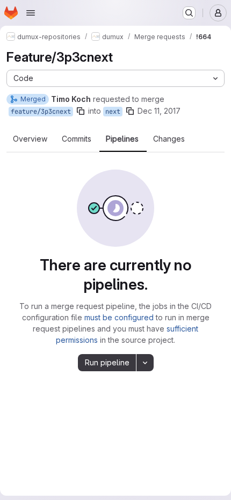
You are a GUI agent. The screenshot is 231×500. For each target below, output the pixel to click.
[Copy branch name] (80, 111)
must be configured (119, 317)
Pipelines (122, 139)
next (112, 111)
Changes (169, 139)
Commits (76, 139)
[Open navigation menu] (30, 12)
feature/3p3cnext (41, 111)
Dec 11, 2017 (159, 110)
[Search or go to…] (189, 12)
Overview (30, 139)
